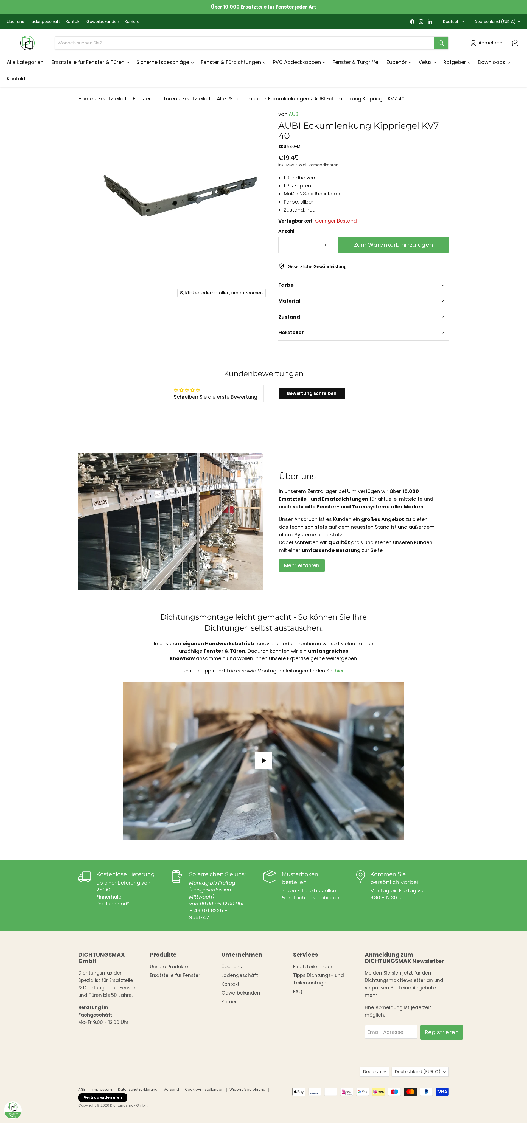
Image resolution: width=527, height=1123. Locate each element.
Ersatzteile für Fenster (175, 975)
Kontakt (73, 21)
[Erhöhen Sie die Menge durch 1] (325, 245)
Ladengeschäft (45, 21)
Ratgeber (455, 62)
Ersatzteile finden (313, 966)
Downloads (492, 62)
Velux (426, 62)
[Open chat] (13, 1110)
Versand (171, 1089)
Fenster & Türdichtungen (231, 62)
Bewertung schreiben (312, 393)
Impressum (102, 1089)
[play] (263, 760)
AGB (82, 1089)
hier (339, 671)
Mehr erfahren (301, 565)
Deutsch (451, 21)
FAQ (297, 991)
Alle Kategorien (25, 62)
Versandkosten (323, 165)
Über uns (15, 21)
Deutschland (495, 21)
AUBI (294, 114)
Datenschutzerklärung (138, 1089)
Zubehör (397, 62)
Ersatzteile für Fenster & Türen (89, 62)
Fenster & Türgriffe (355, 62)
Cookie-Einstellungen (204, 1089)
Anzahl (286, 231)
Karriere (132, 21)
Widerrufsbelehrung (247, 1089)
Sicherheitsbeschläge (163, 62)
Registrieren (442, 1032)
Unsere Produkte (169, 966)
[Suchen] (441, 43)
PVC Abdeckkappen (297, 62)
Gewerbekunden (102, 21)
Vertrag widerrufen (103, 1097)
